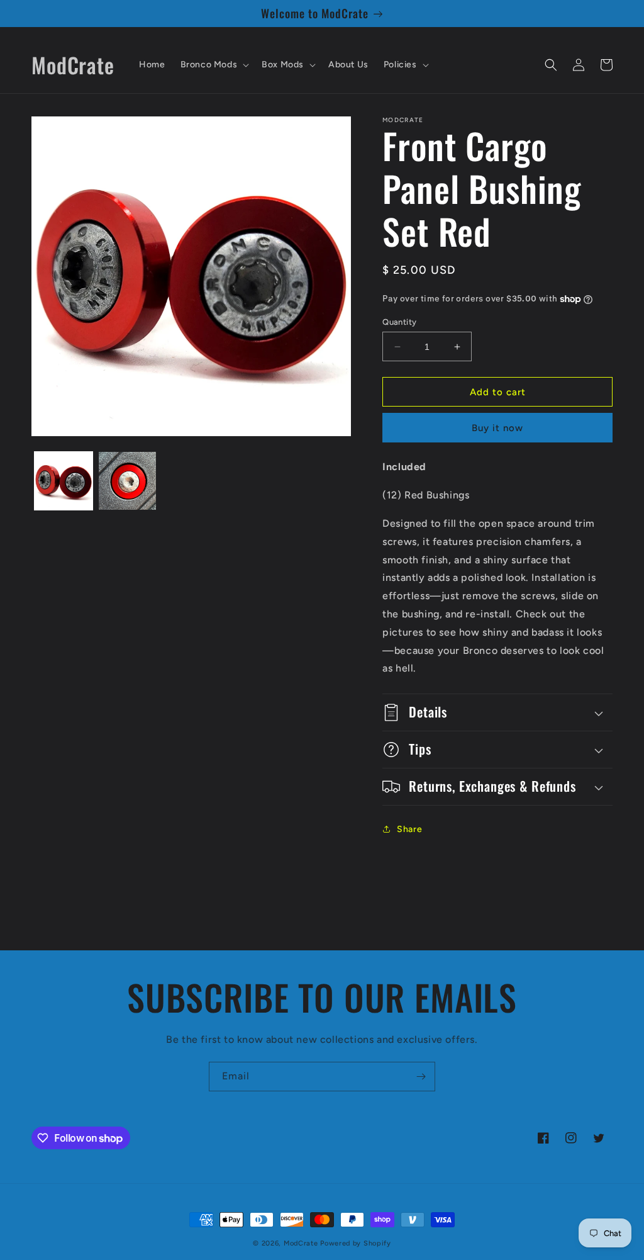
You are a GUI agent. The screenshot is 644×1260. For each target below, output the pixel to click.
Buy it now (497, 428)
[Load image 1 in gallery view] (63, 481)
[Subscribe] (421, 1076)
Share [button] (409, 829)
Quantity (399, 322)
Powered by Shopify (355, 1243)
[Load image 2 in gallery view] (128, 481)
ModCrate (301, 1243)
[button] (214, 65)
